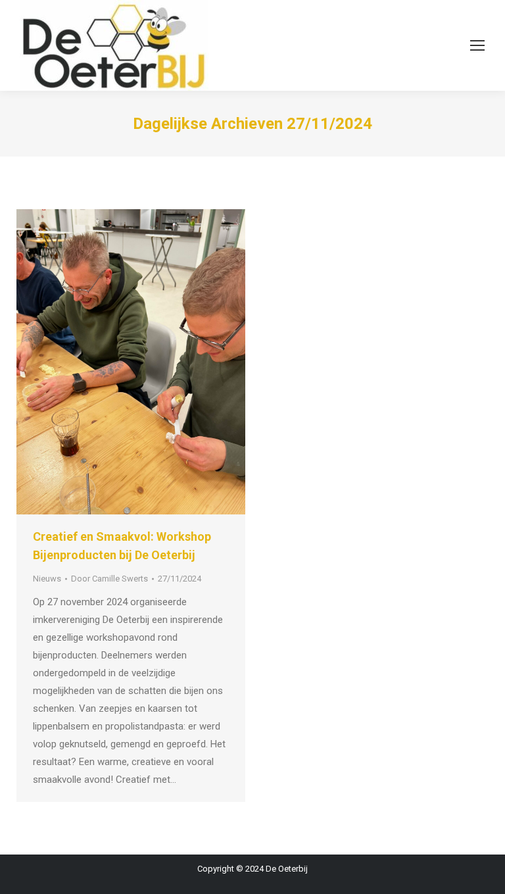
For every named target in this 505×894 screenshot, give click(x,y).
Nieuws (47, 579)
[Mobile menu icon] (477, 45)
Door (109, 579)
